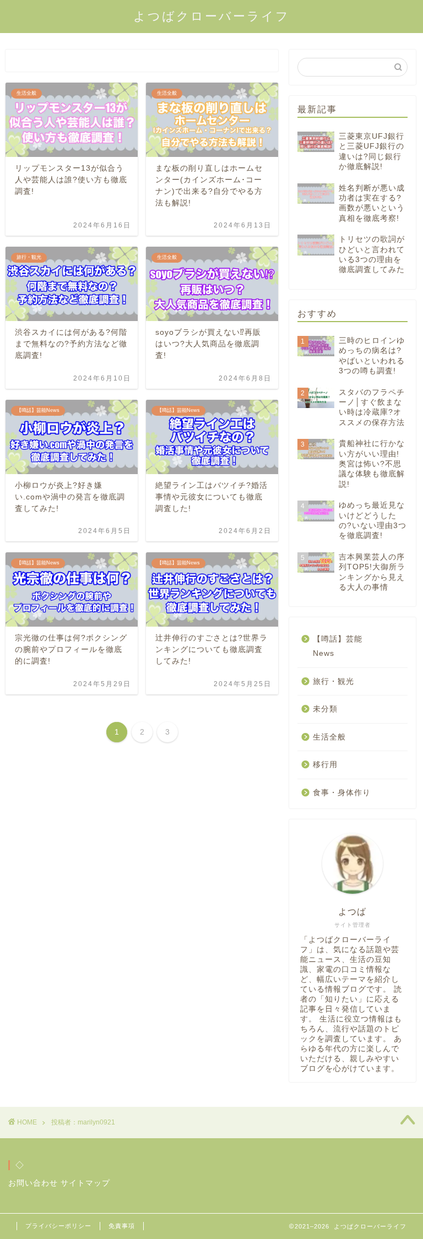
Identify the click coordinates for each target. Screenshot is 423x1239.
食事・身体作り (342, 793)
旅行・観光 (333, 681)
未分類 (325, 709)
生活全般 (329, 737)
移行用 (325, 764)
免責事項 (122, 1225)
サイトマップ (85, 1183)
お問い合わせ (33, 1183)
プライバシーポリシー (58, 1225)
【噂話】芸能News (337, 646)
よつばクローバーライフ (211, 16)
